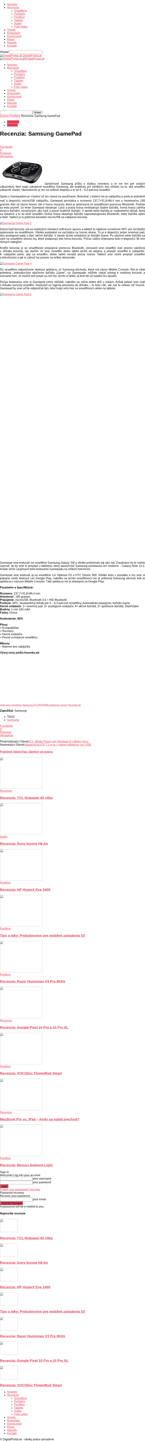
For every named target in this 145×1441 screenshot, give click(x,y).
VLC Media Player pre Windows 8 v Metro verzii (58, 741)
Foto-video (21, 26)
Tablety (18, 20)
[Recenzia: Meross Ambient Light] (21, 1155)
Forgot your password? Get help (20, 1189)
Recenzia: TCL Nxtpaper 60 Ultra (26, 798)
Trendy (11, 29)
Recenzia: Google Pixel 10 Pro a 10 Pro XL (34, 1027)
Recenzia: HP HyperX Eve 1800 (25, 890)
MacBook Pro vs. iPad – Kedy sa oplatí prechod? (39, 1119)
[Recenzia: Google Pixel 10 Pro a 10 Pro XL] (21, 1017)
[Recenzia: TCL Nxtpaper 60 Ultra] (21, 787)
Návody (12, 42)
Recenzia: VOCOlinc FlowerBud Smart (31, 1073)
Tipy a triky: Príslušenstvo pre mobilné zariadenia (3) (42, 935)
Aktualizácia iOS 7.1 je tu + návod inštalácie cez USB (57, 744)
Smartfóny (20, 10)
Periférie (19, 17)
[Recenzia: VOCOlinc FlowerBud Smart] (21, 1063)
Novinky (12, 4)
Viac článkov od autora (37, 751)
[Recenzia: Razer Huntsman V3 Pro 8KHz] (21, 971)
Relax (10, 39)
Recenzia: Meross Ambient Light (26, 1165)
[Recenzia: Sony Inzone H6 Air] (21, 833)
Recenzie (13, 7)
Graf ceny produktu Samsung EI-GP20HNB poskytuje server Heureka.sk (40, 705)
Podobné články (11, 751)
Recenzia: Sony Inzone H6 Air (24, 843)
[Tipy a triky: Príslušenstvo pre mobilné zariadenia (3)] (21, 925)
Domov (4, 115)
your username (42, 1178)
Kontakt (12, 45)
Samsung (13, 719)
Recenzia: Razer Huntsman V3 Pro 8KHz (32, 981)
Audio (18, 23)
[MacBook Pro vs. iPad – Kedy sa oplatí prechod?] (21, 1109)
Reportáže (13, 33)
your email (39, 1199)
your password (42, 1182)
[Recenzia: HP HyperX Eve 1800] (21, 879)
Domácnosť (14, 36)
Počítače (19, 13)
